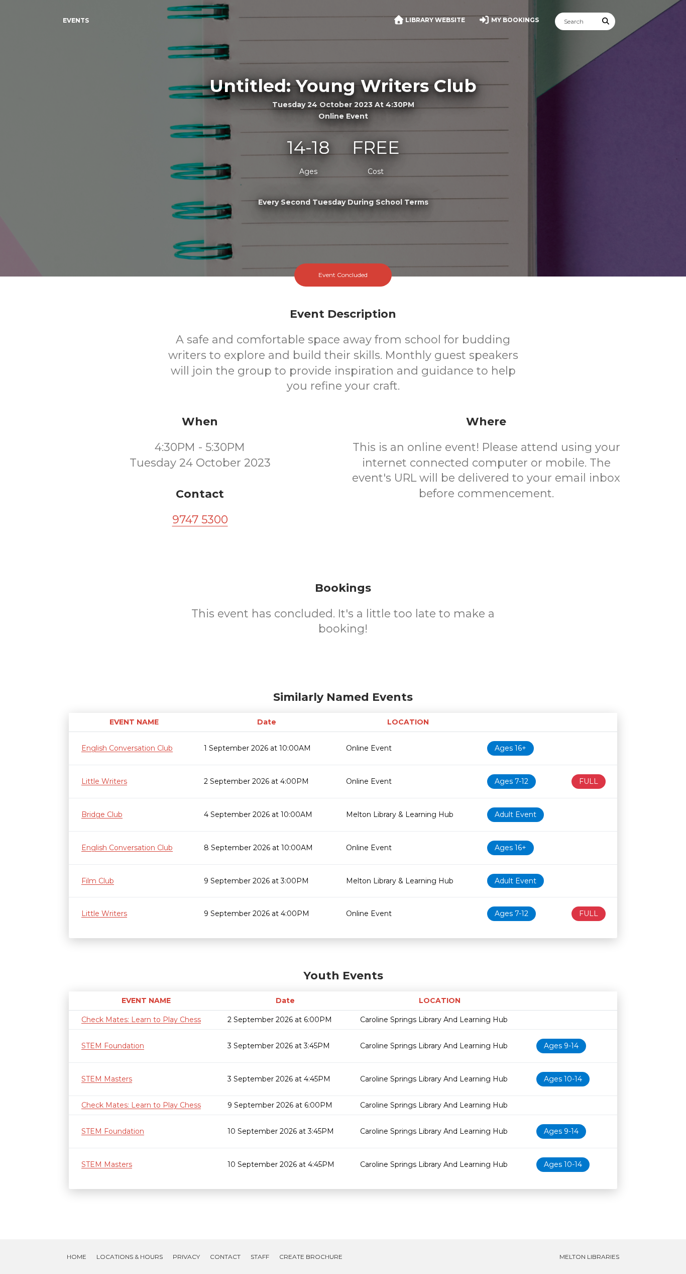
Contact (225, 1256)
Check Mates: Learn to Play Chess (141, 1019)
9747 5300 (200, 519)
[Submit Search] (606, 21)
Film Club (97, 880)
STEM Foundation (112, 1045)
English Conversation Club (127, 748)
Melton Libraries (589, 1256)
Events (76, 20)
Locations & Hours (129, 1256)
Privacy (186, 1256)
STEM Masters (106, 1078)
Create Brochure (310, 1256)
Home (76, 1256)
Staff (260, 1256)
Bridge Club (102, 814)
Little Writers (104, 781)
